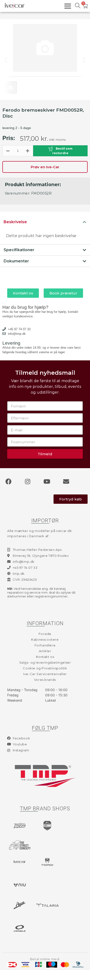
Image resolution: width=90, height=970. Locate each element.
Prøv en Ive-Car (45, 167)
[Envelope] (66, 481)
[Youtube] (47, 481)
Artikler (45, 651)
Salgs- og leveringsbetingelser (45, 662)
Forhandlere (45, 645)
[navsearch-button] (77, 6)
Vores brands (45, 680)
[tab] (45, 222)
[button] (9, 59)
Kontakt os (45, 657)
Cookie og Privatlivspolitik (45, 668)
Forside (45, 634)
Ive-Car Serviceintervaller (45, 674)
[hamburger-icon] (67, 6)
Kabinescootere (45, 639)
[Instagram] (28, 481)
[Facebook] (8, 481)
